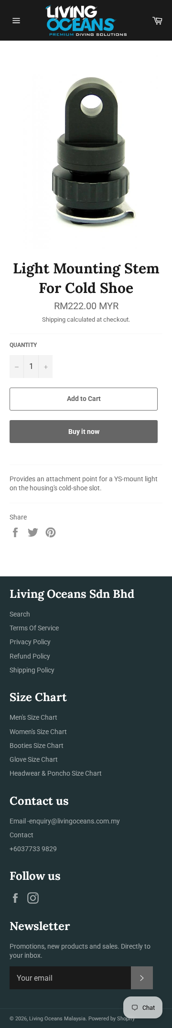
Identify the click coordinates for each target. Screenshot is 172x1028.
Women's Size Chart (38, 732)
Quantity (23, 345)
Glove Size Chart (34, 759)
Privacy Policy (30, 642)
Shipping (53, 319)
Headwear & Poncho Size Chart (56, 773)
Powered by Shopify (111, 1019)
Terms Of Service (34, 628)
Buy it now (83, 431)
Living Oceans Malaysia (57, 1019)
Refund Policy (30, 656)
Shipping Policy (32, 670)
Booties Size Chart (37, 745)
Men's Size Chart (33, 717)
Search (20, 614)
